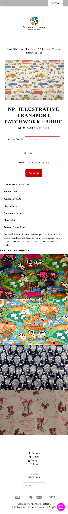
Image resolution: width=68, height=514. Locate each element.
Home (9, 49)
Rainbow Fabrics (41, 504)
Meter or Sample (15, 139)
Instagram (35, 460)
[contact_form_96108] (61, 507)
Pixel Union (30, 507)
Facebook (35, 453)
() (55, 3)
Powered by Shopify (46, 507)
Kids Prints (31, 49)
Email (35, 464)
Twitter (35, 457)
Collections (19, 49)
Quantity (28, 153)
